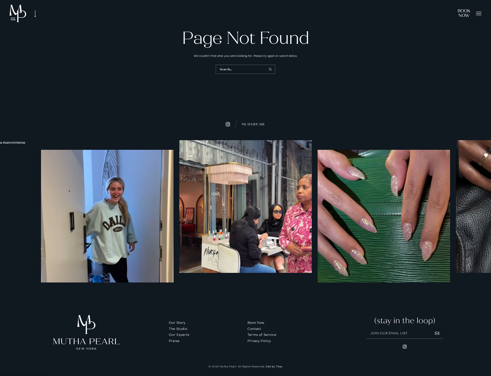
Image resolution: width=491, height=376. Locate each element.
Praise (174, 341)
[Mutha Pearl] (18, 13)
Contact (254, 329)
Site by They (274, 366)
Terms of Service (261, 335)
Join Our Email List (389, 333)
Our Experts (179, 335)
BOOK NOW (464, 13)
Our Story (177, 323)
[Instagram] (107, 216)
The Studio (178, 329)
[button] (478, 13)
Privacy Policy (259, 341)
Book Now (255, 323)
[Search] (270, 69)
